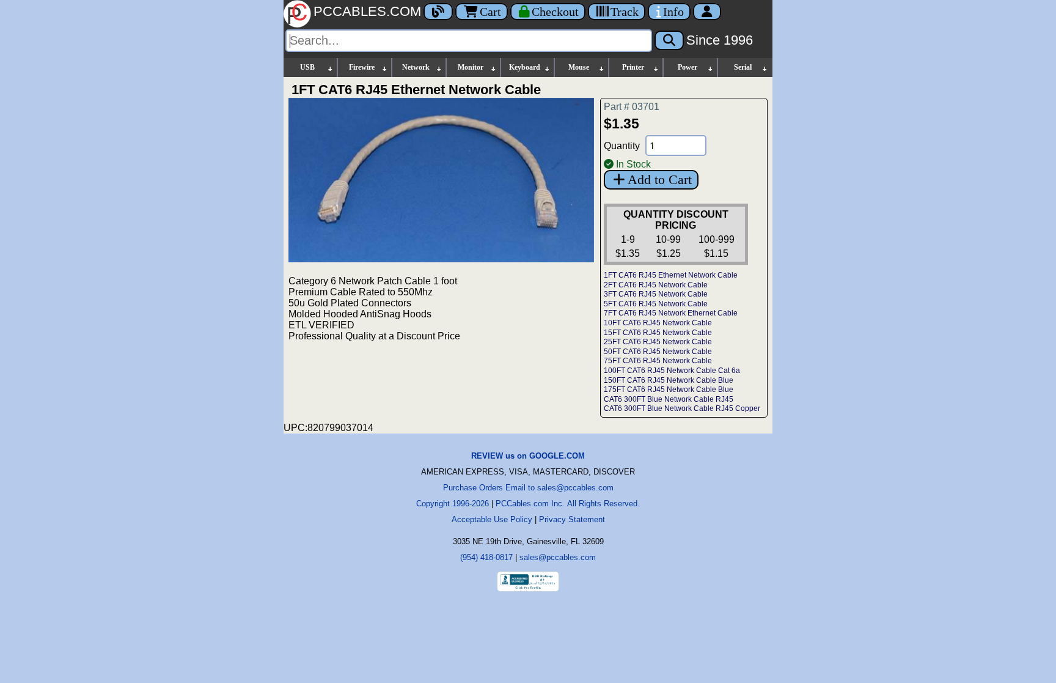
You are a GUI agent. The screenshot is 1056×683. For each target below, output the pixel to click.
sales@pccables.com (557, 557)
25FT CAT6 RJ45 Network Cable (658, 342)
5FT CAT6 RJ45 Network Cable (656, 304)
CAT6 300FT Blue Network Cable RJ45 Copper (682, 408)
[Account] (707, 11)
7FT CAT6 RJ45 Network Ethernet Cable (671, 313)
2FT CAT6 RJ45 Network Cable (656, 285)
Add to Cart (660, 179)
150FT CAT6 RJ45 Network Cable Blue (668, 380)
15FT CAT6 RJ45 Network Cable (658, 332)
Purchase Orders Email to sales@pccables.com (528, 487)
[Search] (669, 40)
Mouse (578, 67)
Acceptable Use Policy (492, 519)
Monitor (470, 67)
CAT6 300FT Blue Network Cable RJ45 (668, 399)
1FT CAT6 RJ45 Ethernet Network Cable (671, 275)
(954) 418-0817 (486, 557)
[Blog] (438, 11)
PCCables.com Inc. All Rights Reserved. (568, 503)
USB (307, 67)
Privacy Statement (572, 519)
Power (687, 67)
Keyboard (524, 67)
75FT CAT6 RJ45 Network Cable (658, 360)
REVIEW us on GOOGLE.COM (528, 455)
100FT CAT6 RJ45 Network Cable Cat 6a (672, 370)
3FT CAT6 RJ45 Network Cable (656, 294)
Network (416, 67)
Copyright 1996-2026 (452, 503)
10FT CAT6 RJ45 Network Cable (658, 323)
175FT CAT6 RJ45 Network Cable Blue (668, 389)
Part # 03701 (631, 107)
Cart (490, 11)
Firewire (362, 67)
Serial (743, 67)
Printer (633, 67)
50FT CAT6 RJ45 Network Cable (658, 351)
